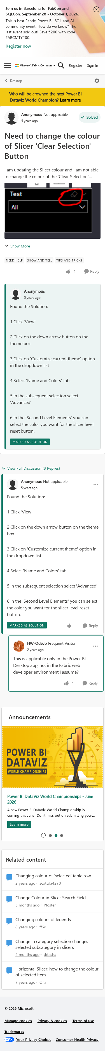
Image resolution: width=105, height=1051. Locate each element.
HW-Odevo (37, 643)
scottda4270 (50, 883)
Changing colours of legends (43, 919)
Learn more (70, 100)
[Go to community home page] (35, 65)
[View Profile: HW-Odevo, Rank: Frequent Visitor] (18, 646)
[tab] (50, 835)
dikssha (50, 954)
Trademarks (14, 1031)
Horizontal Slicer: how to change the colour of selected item (57, 971)
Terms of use (83, 1020)
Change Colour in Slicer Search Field (50, 897)
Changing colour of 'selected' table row (53, 875)
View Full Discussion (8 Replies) (33, 468)
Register (75, 65)
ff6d (42, 927)
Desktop (16, 81)
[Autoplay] (43, 835)
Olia (42, 982)
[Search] (61, 65)
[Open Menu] (97, 81)
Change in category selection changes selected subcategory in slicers (51, 944)
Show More (20, 246)
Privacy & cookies (52, 1020)
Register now (18, 46)
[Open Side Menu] (7, 65)
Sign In (92, 65)
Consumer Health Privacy (77, 1039)
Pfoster (50, 905)
